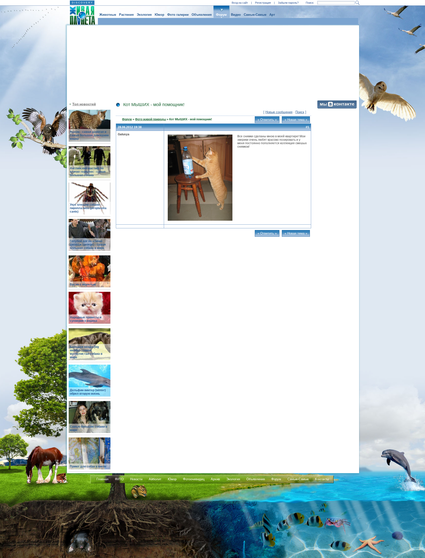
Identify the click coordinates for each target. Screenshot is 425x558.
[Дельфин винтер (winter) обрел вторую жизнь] (89, 383)
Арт (272, 14)
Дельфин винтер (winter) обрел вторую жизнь (88, 391)
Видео (236, 14)
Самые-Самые (255, 14)
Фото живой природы (150, 119)
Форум (221, 14)
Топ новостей (84, 104)
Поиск (299, 112)
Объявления (202, 14)
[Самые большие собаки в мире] (89, 420)
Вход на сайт (240, 2)
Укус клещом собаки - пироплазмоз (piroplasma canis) (88, 208)
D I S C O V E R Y (82, 2)
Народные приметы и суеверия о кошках (85, 319)
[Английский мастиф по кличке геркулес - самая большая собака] (89, 165)
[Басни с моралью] (89, 274)
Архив (215, 479)
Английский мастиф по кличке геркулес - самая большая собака (88, 172)
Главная (102, 479)
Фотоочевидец (193, 479)
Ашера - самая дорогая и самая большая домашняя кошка (89, 135)
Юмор (159, 14)
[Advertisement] (213, 62)
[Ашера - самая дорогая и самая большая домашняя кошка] (89, 128)
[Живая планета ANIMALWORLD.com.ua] (80, 15)
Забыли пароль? (288, 2)
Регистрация (263, 2)
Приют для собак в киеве (88, 466)
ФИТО (119, 479)
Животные (107, 14)
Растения (126, 14)
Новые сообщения (278, 112)
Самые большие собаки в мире (88, 428)
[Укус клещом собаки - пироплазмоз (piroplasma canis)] (89, 201)
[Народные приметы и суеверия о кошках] (89, 310)
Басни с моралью (83, 284)
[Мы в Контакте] (337, 107)
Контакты (322, 479)
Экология (144, 14)
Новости (136, 479)
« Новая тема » (296, 120)
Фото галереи (178, 14)
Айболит (155, 479)
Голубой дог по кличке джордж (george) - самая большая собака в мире (88, 244)
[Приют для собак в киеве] (89, 456)
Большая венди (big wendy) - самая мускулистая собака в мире (86, 352)
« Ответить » (267, 120)
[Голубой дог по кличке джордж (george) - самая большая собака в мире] (89, 238)
